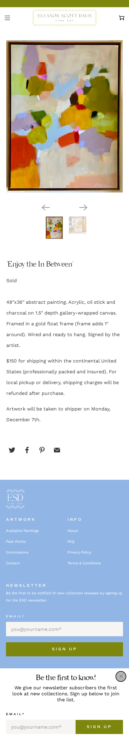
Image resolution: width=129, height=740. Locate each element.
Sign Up (99, 727)
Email (15, 714)
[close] (121, 676)
